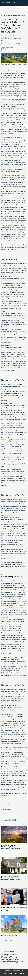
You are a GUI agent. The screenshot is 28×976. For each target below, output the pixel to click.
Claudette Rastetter (6, 43)
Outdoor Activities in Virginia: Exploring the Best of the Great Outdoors (10, 847)
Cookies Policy (19, 970)
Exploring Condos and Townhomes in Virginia (9, 936)
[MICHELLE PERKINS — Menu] (25, 3)
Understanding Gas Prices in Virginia (14, 907)
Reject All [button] (22, 973)
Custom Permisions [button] (12, 973)
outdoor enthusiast (16, 203)
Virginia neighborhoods (6, 809)
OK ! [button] (5, 973)
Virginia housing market (18, 8)
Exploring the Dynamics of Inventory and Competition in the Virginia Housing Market (11, 878)
